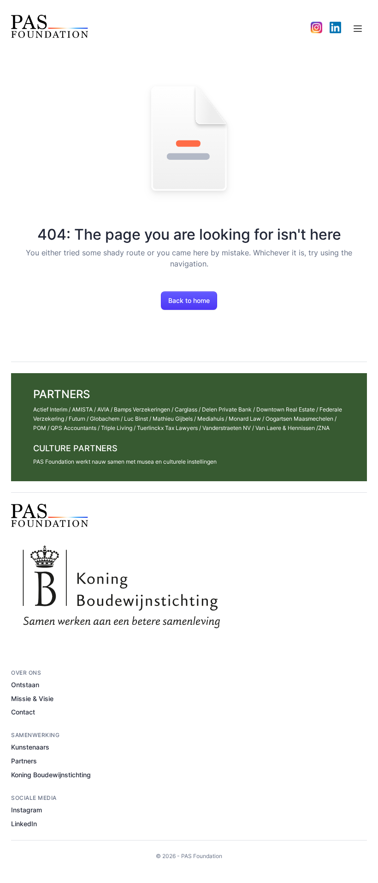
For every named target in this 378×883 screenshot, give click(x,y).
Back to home (189, 300)
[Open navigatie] (357, 28)
